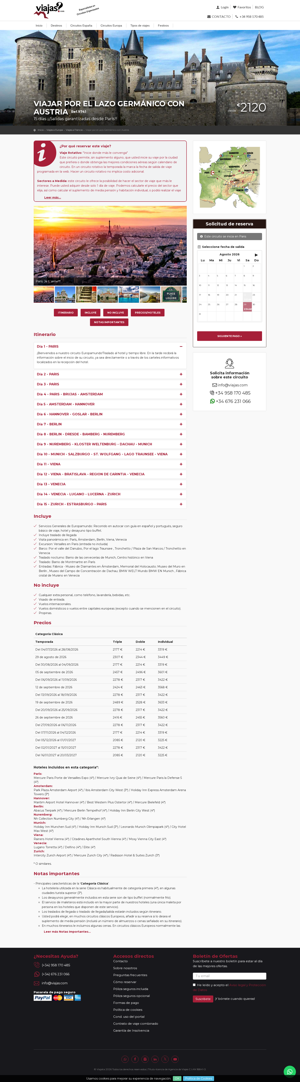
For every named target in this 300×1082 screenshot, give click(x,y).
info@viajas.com (233, 385)
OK (177, 1078)
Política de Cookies (198, 1078)
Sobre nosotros (125, 968)
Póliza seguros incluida (130, 989)
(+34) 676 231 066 (55, 974)
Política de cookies (127, 1010)
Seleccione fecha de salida (222, 247)
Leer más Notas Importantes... (67, 931)
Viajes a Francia (74, 130)
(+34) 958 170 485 (56, 965)
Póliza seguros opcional (131, 996)
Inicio (39, 25)
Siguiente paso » (229, 336)
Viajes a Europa (55, 130)
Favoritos (244, 7)
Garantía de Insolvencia (131, 1030)
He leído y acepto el (212, 985)
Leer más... (52, 197)
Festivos (163, 25)
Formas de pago (126, 1003)
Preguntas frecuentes (130, 975)
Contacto (120, 961)
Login (224, 7)
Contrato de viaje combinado (135, 1023)
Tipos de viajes (140, 25)
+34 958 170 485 (251, 16)
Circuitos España (81, 25)
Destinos (56, 25)
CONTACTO (220, 16)
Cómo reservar (124, 982)
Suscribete (203, 999)
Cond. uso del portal (128, 1017)
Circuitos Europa (111, 25)
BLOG (259, 7)
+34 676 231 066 (233, 401)
